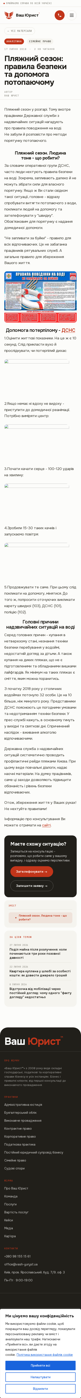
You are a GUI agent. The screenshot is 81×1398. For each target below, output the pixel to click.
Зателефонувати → (31, 872)
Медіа (8, 1228)
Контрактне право (18, 1128)
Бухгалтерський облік (20, 1113)
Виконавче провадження (22, 1121)
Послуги (10, 1204)
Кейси (8, 1220)
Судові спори (14, 1168)
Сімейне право (40, 41)
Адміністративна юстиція (23, 1105)
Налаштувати (41, 1377)
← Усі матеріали (20, 31)
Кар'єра (10, 1236)
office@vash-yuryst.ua (21, 1264)
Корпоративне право (20, 1136)
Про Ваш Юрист (16, 1188)
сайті (46, 825)
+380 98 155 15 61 (17, 1256)
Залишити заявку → (32, 886)
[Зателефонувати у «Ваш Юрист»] (60, 15)
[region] (40, 1353)
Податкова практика (19, 1144)
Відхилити (40, 1389)
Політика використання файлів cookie (45, 1355)
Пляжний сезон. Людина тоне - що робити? (43, 917)
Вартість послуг (16, 1212)
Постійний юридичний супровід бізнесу (33, 1152)
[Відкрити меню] (72, 15)
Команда (10, 1196)
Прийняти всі (40, 1365)
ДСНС (68, 330)
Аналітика (14, 41)
